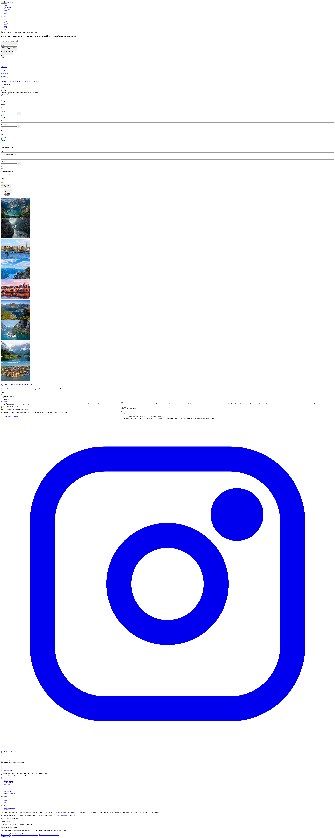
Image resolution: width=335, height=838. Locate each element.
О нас (6, 799)
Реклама (6, 809)
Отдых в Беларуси (9, 793)
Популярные (8, 191)
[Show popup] (9, 42)
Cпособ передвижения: (8, 154)
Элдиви (3, 178)
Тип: (2, 161)
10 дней (3, 151)
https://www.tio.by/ (62, 815)
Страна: (3, 111)
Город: (3, 124)
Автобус (3, 158)
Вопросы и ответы (9, 808)
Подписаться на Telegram (10, 416)
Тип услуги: (4, 94)
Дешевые (7, 193)
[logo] (13, 2)
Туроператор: (5, 174)
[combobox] (9, 41)
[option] (169, 190)
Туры (5, 5)
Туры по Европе (5, 168)
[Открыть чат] (1, 766)
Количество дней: (6, 147)
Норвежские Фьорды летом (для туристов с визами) (16, 384)
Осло (2, 130)
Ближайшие (8, 190)
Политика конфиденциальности (10, 835)
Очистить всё (5, 90)
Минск (3, 107)
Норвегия (3, 121)
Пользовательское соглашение (29, 835)
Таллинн (3, 140)
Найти (3, 55)
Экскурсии (7, 7)
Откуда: (3, 104)
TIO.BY (4, 833)
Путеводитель (8, 781)
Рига (2, 134)
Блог (5, 10)
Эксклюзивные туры (7, 171)
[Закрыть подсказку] (1, 753)
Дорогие (7, 195)
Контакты (7, 802)
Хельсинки (4, 144)
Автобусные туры (9, 790)
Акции (6, 12)
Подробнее (4, 401)
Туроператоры (8, 782)
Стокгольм (4, 137)
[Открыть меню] (4, 2)
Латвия (3, 117)
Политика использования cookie (49, 835)
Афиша (6, 13)
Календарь (7, 9)
